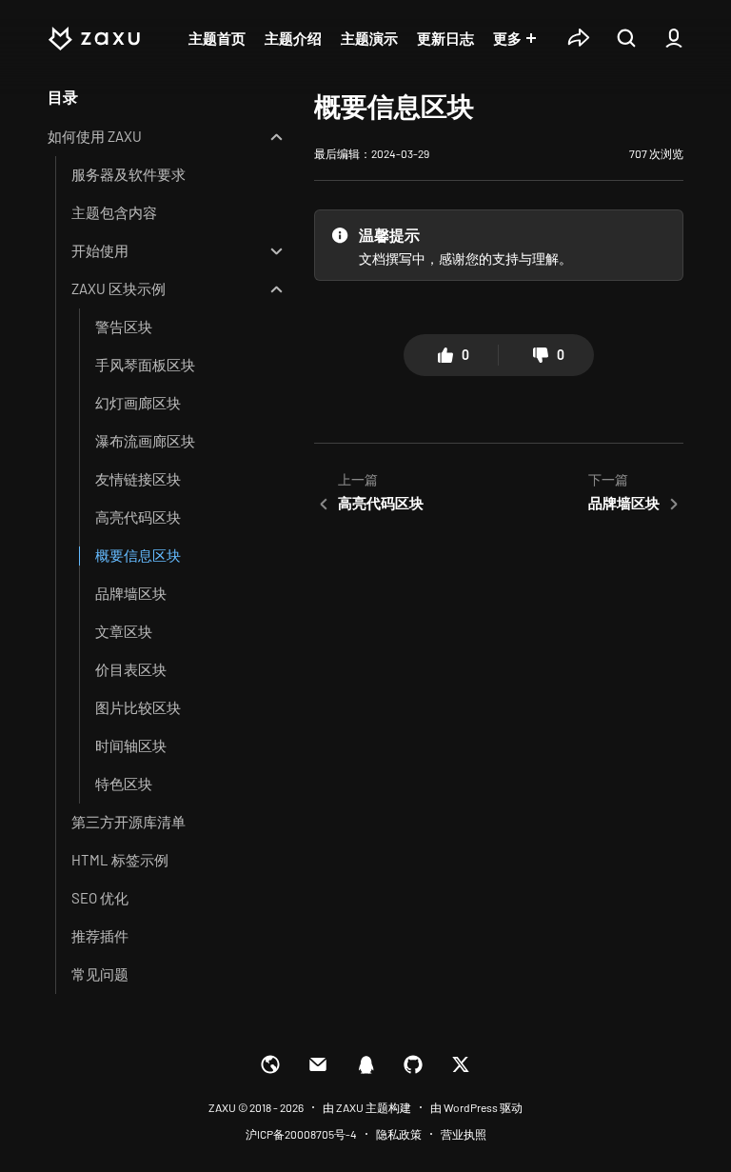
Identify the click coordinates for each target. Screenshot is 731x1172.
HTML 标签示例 (119, 859)
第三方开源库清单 (128, 821)
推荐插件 (99, 935)
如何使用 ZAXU (95, 136)
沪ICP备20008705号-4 (301, 1134)
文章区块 (123, 631)
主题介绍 (293, 38)
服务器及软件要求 (128, 174)
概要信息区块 (138, 555)
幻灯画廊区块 (138, 402)
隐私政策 (399, 1134)
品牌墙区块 (131, 593)
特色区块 (123, 783)
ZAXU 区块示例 (118, 288)
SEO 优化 (99, 897)
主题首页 (217, 38)
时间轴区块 (131, 745)
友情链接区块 (138, 478)
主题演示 (369, 38)
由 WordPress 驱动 (476, 1107)
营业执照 (463, 1134)
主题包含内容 (114, 212)
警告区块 (123, 326)
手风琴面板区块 (145, 364)
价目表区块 (131, 669)
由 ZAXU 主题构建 (367, 1107)
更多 (507, 38)
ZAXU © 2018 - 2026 (256, 1107)
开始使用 (99, 250)
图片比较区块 (138, 707)
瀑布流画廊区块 (145, 440)
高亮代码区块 (138, 517)
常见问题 (99, 974)
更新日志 (445, 38)
